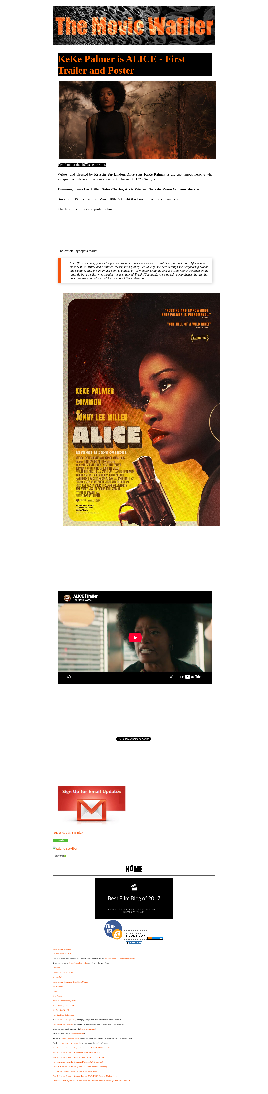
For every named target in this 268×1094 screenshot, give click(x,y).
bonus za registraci (87, 1029)
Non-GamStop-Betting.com (63, 1015)
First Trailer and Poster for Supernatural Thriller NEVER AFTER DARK (81, 1048)
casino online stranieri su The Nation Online (70, 982)
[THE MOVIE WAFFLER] (60, 841)
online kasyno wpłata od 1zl (70, 1043)
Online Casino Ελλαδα (62, 954)
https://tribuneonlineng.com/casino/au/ (120, 958)
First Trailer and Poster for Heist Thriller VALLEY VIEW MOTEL (79, 1057)
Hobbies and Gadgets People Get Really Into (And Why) (75, 1071)
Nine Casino (57, 996)
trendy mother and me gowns (64, 1001)
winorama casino (77, 1034)
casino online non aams (62, 949)
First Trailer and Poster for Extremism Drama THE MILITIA (77, 1052)
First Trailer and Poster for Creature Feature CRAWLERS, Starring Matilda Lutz (84, 1076)
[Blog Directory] (155, 938)
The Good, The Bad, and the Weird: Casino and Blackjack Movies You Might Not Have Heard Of (91, 1081)
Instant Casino (58, 977)
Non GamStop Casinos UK (63, 1005)
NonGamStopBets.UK (61, 1010)
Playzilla (56, 991)
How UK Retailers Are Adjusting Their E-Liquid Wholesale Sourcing (80, 1067)
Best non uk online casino (63, 1024)
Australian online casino (78, 963)
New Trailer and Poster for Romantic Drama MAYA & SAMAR (78, 1062)
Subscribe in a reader (68, 832)
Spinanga (56, 968)
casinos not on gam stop (66, 1019)
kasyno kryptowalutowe (70, 1038)
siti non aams (58, 987)
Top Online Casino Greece (63, 972)
